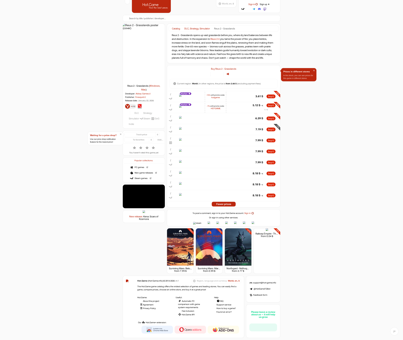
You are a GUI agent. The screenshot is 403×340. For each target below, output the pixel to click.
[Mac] (231, 74)
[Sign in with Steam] (242, 9)
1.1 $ (266, 110)
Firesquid (139, 97)
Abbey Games (142, 94)
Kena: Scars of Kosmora (149, 217)
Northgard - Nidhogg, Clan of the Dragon (248, 268)
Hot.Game (151, 6)
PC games (139, 167)
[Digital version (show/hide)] (214, 74)
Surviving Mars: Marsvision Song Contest (219, 268)
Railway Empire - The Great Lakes (272, 233)
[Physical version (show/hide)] (219, 74)
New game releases (143, 173)
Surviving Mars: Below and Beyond (187, 268)
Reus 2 (214, 39)
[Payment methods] (206, 74)
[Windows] (228, 74)
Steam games (141, 178)
